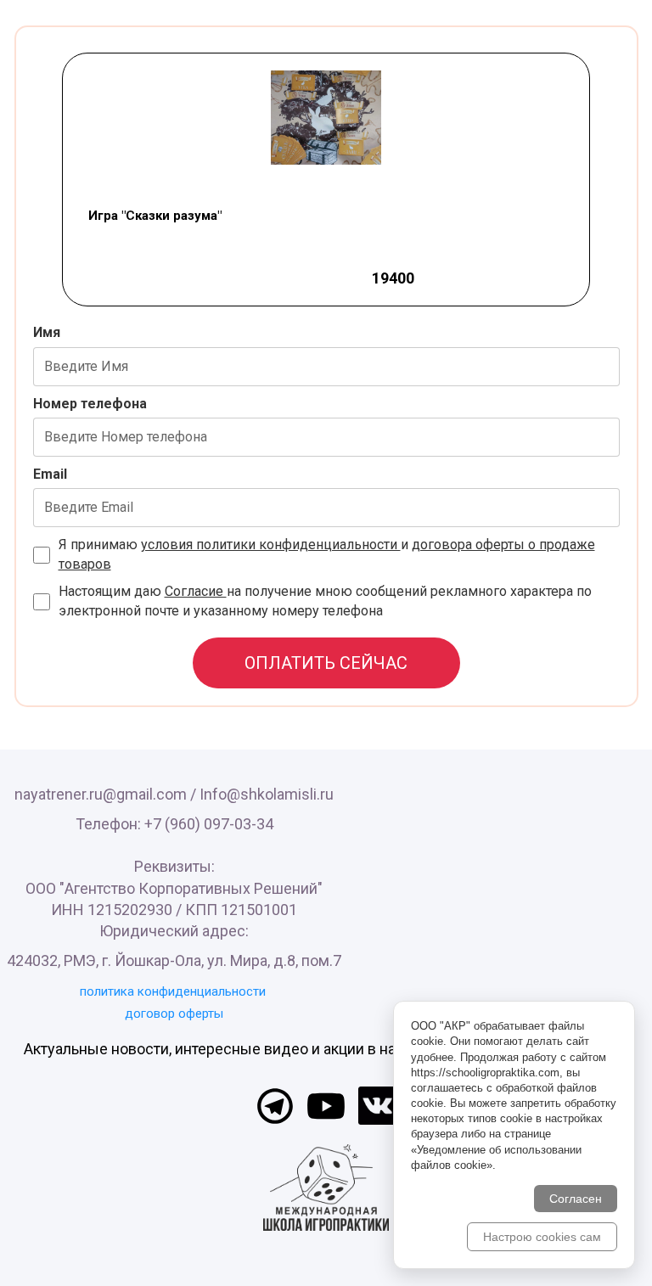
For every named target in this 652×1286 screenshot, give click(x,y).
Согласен (575, 1198)
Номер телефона (90, 404)
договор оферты (174, 1013)
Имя (46, 332)
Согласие (196, 591)
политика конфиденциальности (173, 991)
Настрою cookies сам (542, 1237)
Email (50, 474)
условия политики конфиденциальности (271, 544)
